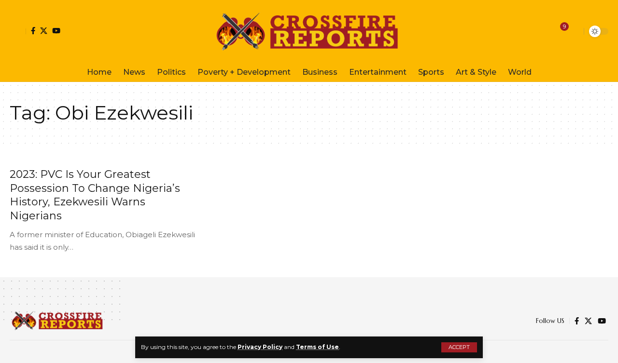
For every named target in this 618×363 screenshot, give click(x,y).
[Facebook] (33, 30)
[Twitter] (44, 30)
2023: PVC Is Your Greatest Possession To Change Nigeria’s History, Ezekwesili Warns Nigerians (95, 195)
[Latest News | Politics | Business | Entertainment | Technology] (309, 31)
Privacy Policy (260, 346)
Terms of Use (317, 346)
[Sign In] (18, 31)
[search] (574, 31)
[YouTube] (56, 30)
